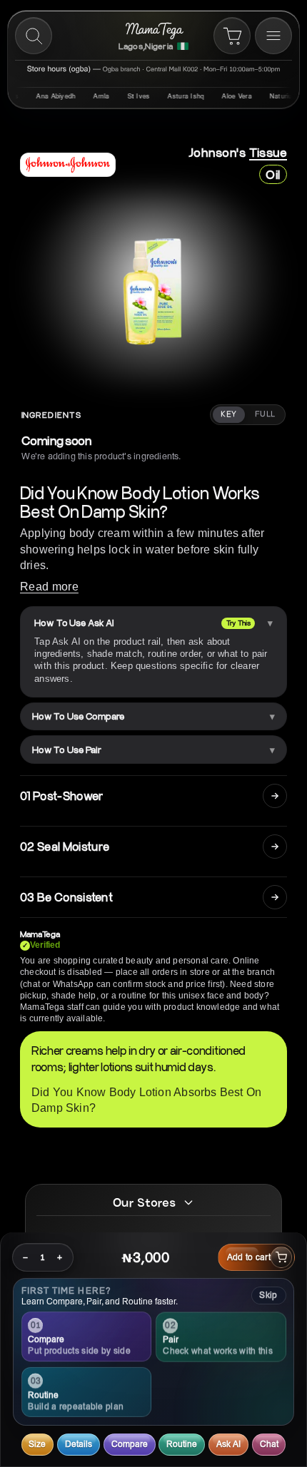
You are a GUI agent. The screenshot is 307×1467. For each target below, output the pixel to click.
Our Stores (144, 1202)
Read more (49, 587)
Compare (129, 1443)
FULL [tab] (265, 414)
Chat (269, 1443)
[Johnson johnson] (68, 164)
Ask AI (228, 1443)
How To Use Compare (78, 716)
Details (78, 1443)
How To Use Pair (66, 749)
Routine (181, 1443)
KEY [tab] (228, 414)
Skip (268, 1294)
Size (37, 1443)
